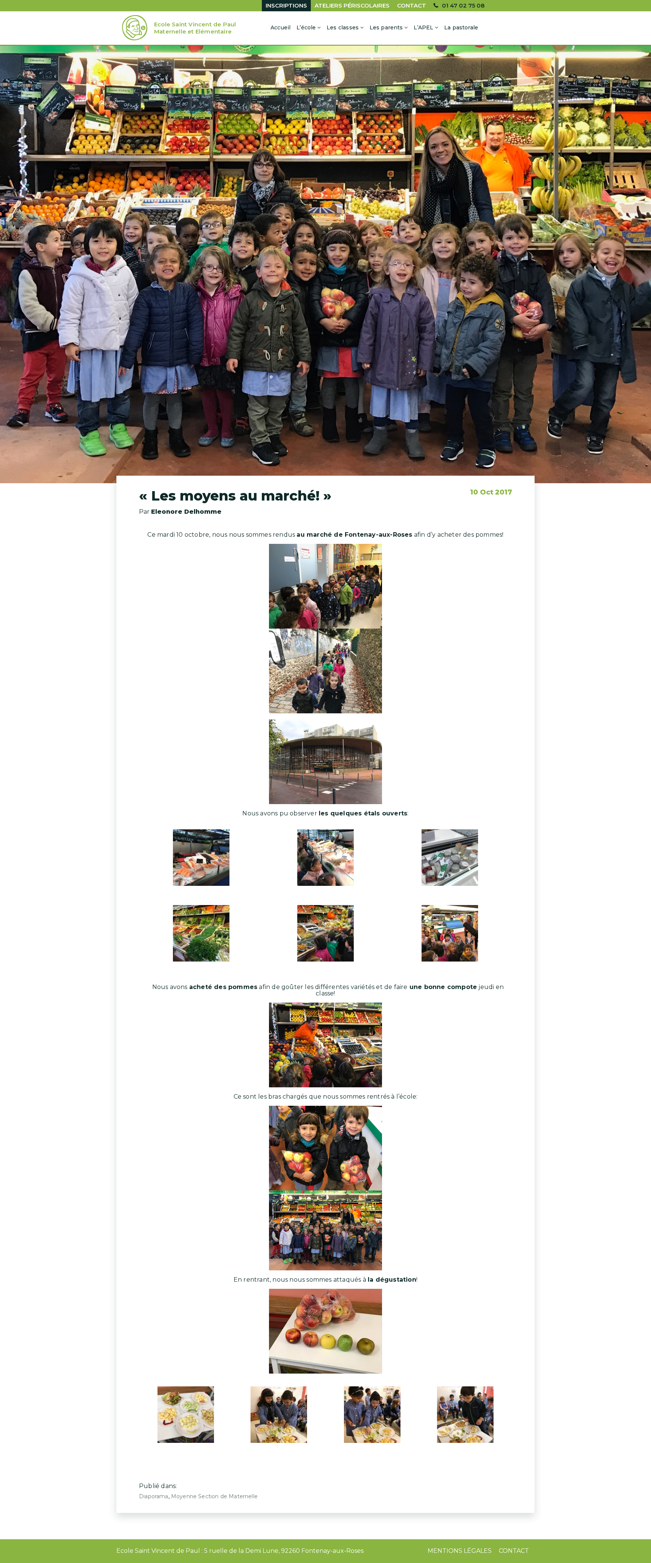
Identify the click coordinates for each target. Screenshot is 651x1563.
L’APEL (423, 27)
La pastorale (461, 27)
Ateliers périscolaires (352, 5)
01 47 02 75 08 (463, 5)
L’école (306, 27)
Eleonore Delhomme (186, 511)
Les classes (343, 27)
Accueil (280, 27)
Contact (411, 5)
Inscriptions (286, 5)
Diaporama (153, 1496)
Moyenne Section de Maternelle (214, 1496)
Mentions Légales (460, 1550)
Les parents (386, 27)
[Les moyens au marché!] (325, 264)
